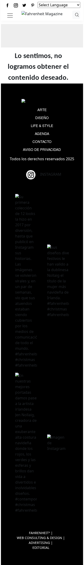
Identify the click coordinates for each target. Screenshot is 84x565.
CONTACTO (42, 141)
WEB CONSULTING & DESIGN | (41, 538)
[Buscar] (76, 15)
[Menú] (10, 15)
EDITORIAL (40, 547)
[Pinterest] (33, 5)
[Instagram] (16, 5)
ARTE (42, 109)
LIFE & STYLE (42, 125)
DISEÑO (42, 117)
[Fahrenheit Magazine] (42, 101)
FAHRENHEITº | (41, 533)
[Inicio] (42, 13)
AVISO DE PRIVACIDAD (42, 149)
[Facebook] (7, 5)
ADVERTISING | (41, 542)
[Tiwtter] (24, 5)
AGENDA (42, 133)
